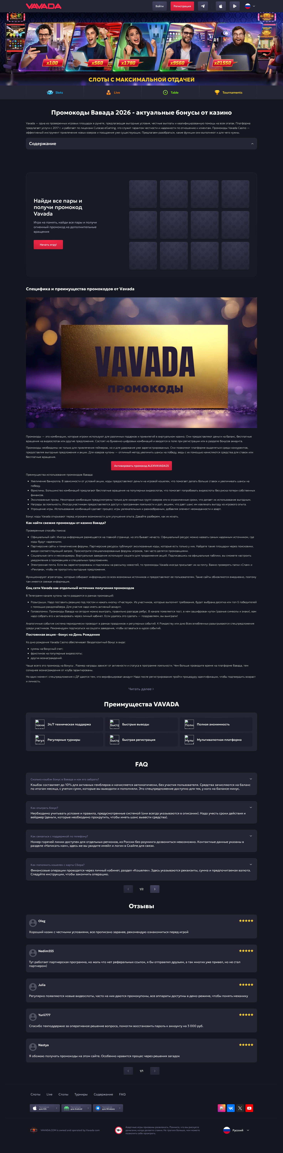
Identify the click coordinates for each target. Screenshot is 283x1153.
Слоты (35, 1094)
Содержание (103, 1094)
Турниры (81, 1094)
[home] (43, 6)
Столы (63, 1094)
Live (49, 1094)
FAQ (122, 1094)
